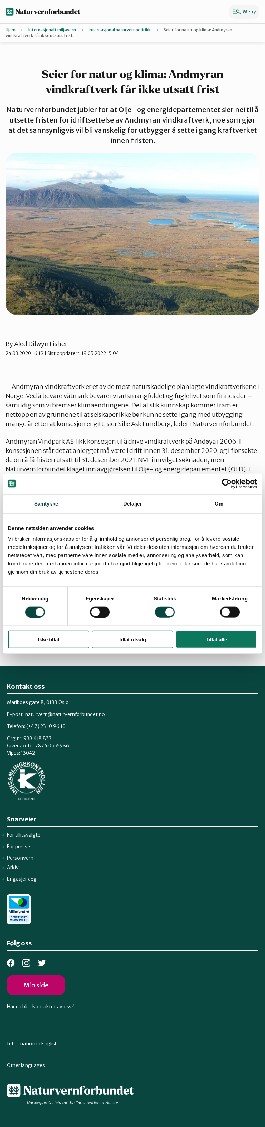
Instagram (26, 963)
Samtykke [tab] (46, 503)
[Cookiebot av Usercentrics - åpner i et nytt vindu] (227, 483)
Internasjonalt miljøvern (52, 29)
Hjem (11, 29)
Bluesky (42, 963)
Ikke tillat (48, 639)
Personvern (20, 858)
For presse (18, 846)
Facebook (11, 963)
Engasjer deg (22, 879)
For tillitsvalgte (23, 835)
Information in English (32, 1044)
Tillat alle (216, 639)
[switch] (100, 611)
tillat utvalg (132, 639)
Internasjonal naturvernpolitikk (120, 29)
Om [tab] (219, 503)
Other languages (26, 1065)
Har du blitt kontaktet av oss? (40, 1006)
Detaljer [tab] (132, 503)
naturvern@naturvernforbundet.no (65, 714)
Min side (35, 985)
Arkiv (13, 867)
